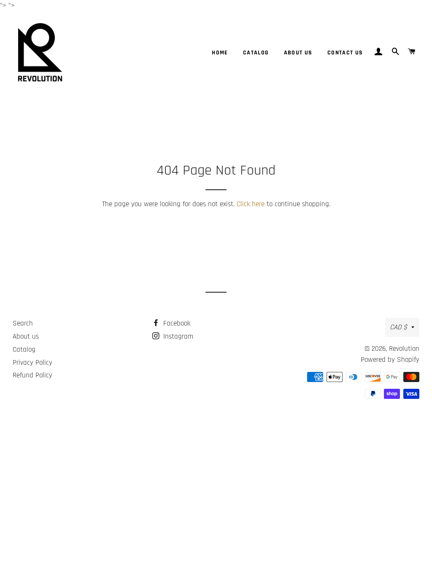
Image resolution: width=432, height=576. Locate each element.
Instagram (177, 336)
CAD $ (398, 327)
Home (220, 53)
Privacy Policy (32, 362)
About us (298, 53)
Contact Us (345, 53)
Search (23, 323)
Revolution (404, 348)
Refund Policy (32, 375)
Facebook (175, 323)
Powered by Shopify (390, 359)
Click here (251, 204)
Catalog (256, 53)
